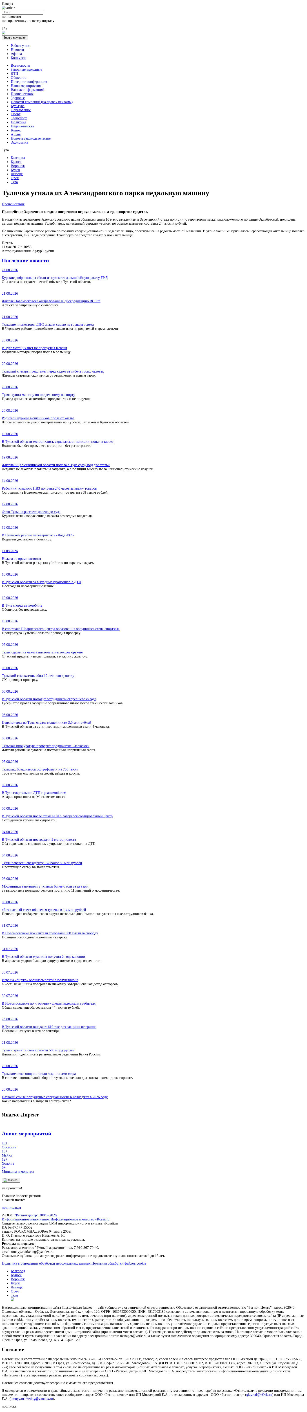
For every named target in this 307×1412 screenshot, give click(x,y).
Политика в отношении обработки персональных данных (46, 1263)
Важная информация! (27, 90)
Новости (17, 50)
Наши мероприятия (26, 86)
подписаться (11, 1207)
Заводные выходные (26, 69)
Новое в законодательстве (31, 138)
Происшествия (22, 94)
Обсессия (9, 1145)
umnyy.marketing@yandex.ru (32, 1399)
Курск (15, 170)
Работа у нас (20, 45)
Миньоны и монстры (18, 1169)
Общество (18, 77)
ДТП (14, 73)
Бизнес (16, 130)
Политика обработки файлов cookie (118, 1263)
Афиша (16, 54)
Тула (14, 182)
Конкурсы (18, 58)
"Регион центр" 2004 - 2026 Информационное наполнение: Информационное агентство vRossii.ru (55, 1217)
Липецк (17, 174)
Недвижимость (22, 126)
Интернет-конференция (29, 82)
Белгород (18, 158)
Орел (15, 178)
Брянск (16, 162)
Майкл (7, 1153)
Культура (17, 106)
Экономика (19, 142)
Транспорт (19, 118)
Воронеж (18, 166)
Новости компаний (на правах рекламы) (42, 102)
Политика (18, 122)
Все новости (20, 65)
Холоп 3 (8, 1161)
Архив (16, 134)
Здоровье (18, 98)
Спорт (15, 114)
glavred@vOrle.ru (259, 1394)
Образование (21, 110)
